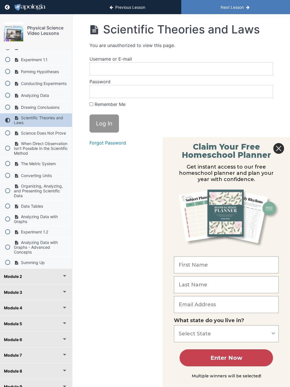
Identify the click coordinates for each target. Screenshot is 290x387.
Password (99, 81)
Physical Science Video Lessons (45, 30)
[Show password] (263, 91)
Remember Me (109, 104)
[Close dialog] (278, 148)
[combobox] (224, 334)
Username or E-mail (110, 59)
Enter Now (226, 357)
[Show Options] (273, 334)
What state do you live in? (209, 320)
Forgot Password (107, 143)
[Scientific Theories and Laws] (13, 31)
